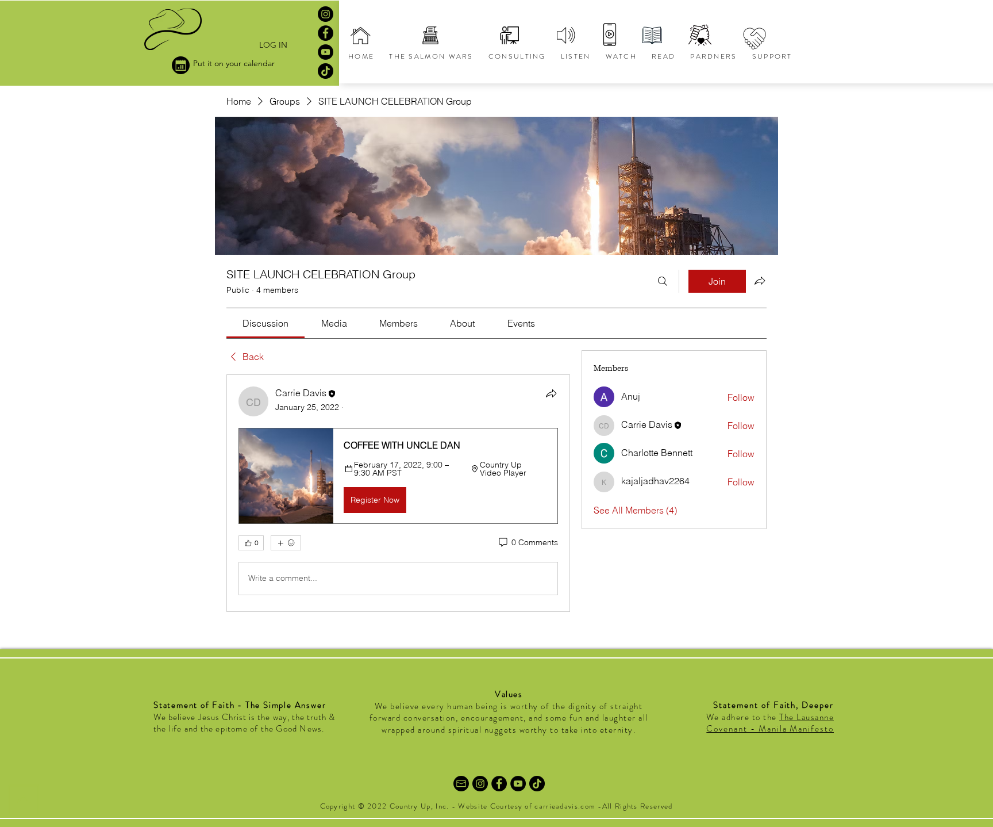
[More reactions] (286, 542)
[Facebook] (325, 33)
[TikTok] (325, 71)
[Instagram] (325, 14)
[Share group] (760, 281)
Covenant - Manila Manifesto (770, 728)
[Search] (662, 281)
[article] (398, 492)
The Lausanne (806, 717)
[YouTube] (325, 52)
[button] (398, 475)
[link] (265, 323)
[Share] (551, 393)
